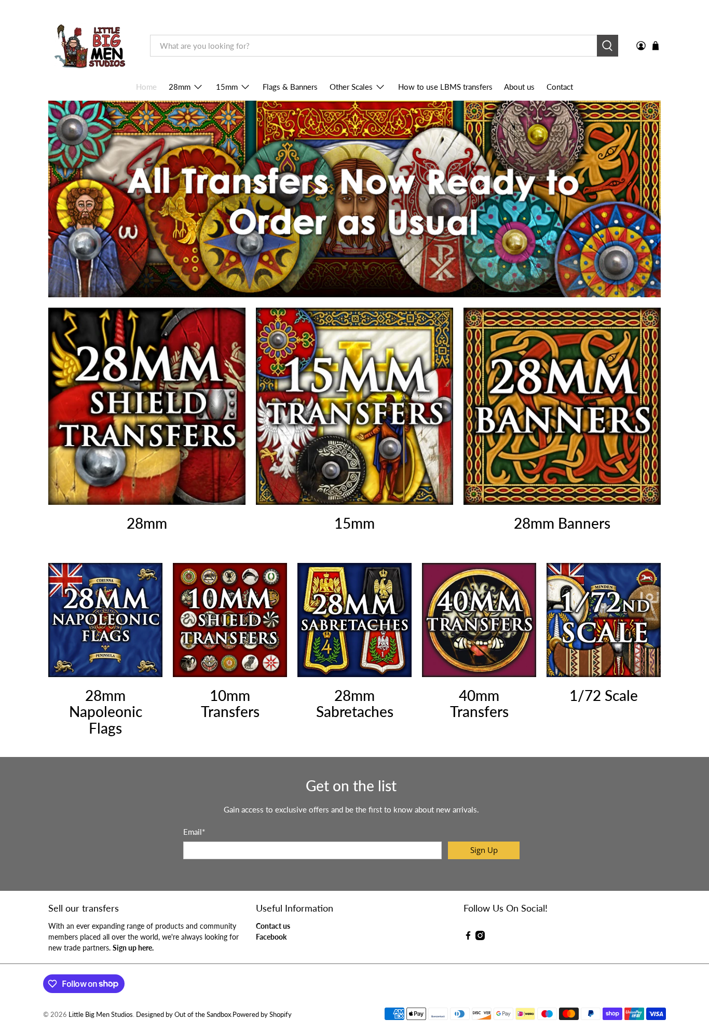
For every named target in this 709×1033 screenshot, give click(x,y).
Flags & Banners (290, 86)
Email (194, 831)
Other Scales (351, 86)
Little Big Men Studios (101, 1014)
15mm (227, 86)
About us (519, 86)
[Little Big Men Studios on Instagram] (480, 937)
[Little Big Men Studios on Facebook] (468, 937)
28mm (179, 86)
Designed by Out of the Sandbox (183, 1014)
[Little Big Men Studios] (91, 46)
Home (146, 86)
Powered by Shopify (262, 1014)
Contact (560, 86)
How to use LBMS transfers (445, 86)
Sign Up (484, 850)
